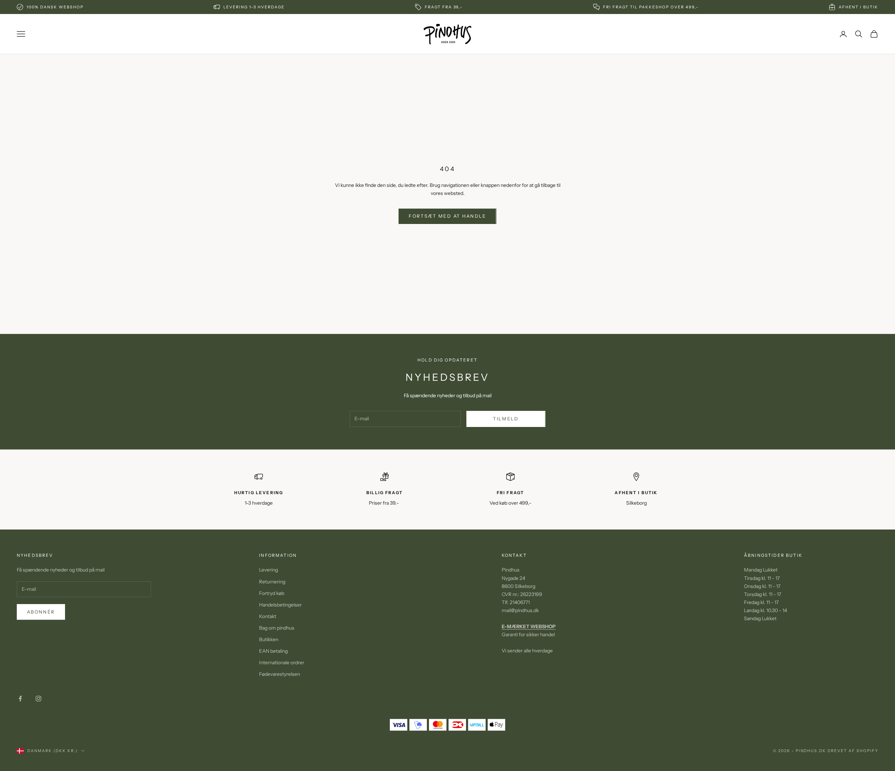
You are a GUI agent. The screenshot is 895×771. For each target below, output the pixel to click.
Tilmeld (505, 418)
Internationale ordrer (281, 662)
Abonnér (41, 612)
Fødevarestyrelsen (279, 674)
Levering (268, 570)
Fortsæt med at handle (447, 216)
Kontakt (267, 616)
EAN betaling (273, 651)
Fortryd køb (271, 593)
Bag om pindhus (276, 628)
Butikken (268, 639)
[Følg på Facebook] (20, 698)
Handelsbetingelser (280, 605)
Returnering (272, 582)
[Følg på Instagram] (38, 698)
